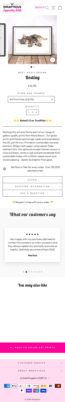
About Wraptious (31, 370)
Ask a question (32, 193)
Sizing (32, 179)
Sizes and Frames (31, 93)
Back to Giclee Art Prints (34, 347)
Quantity (32, 106)
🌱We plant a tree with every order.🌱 (32, 202)
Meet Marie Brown (32, 72)
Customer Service (32, 363)
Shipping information (32, 186)
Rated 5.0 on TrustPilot (33, 120)
